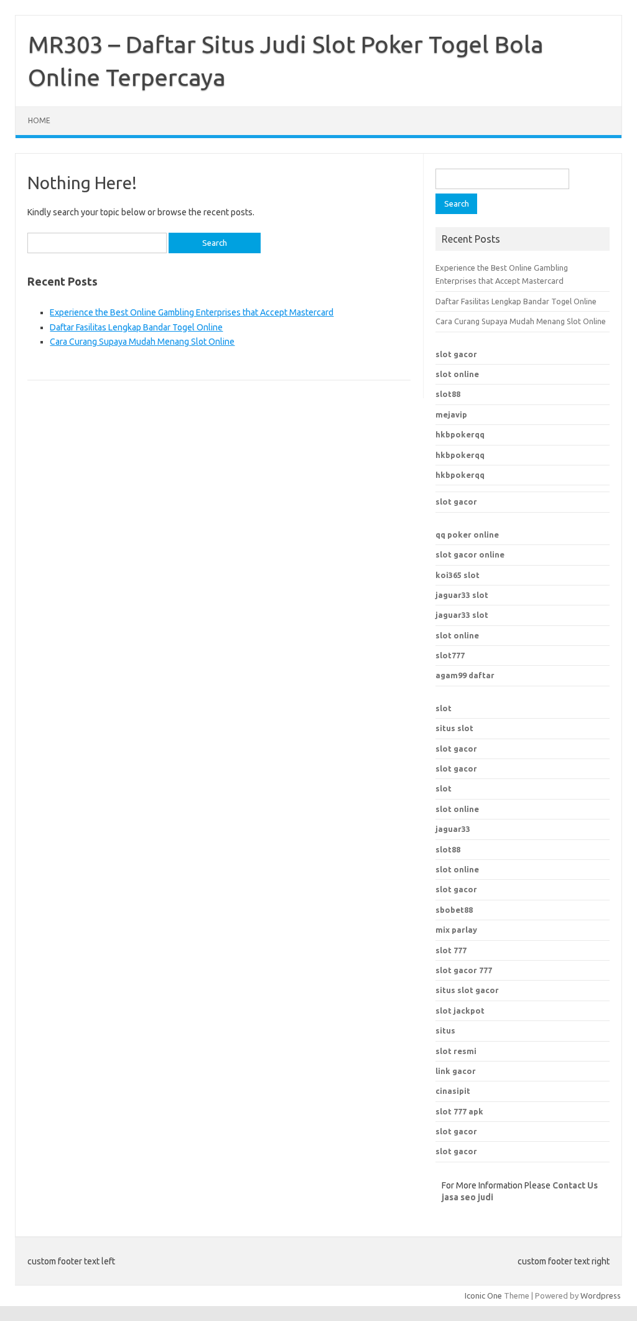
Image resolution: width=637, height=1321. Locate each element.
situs (445, 1030)
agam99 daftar (465, 675)
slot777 (450, 655)
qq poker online (467, 534)
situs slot (454, 728)
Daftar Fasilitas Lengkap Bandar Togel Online (136, 327)
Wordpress (600, 1295)
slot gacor (456, 354)
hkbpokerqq (460, 434)
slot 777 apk (459, 1111)
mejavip (451, 414)
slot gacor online (469, 554)
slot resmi (456, 1051)
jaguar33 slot (461, 594)
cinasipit (452, 1090)
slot (443, 708)
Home (39, 120)
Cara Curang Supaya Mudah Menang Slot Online (142, 342)
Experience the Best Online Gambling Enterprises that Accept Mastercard (191, 312)
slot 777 (451, 950)
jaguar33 (452, 828)
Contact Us (575, 1185)
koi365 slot (457, 575)
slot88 (447, 394)
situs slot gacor (467, 990)
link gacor (455, 1071)
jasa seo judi (467, 1197)
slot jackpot (460, 1010)
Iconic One (483, 1295)
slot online (457, 374)
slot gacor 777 (463, 970)
